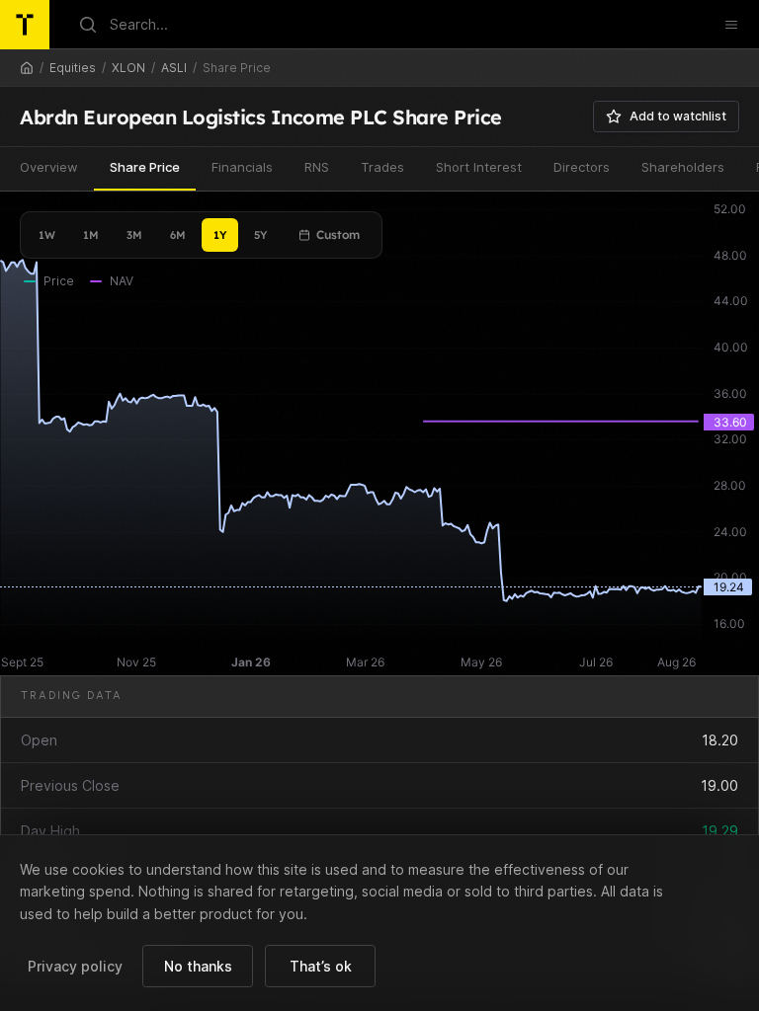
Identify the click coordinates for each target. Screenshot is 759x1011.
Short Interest (479, 167)
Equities (72, 67)
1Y (219, 235)
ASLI (174, 67)
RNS (316, 167)
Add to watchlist (678, 116)
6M (178, 235)
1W (47, 235)
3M (134, 235)
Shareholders (682, 167)
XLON (128, 67)
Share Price (145, 167)
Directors (581, 167)
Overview (49, 167)
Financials (242, 167)
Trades (382, 167)
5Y (260, 235)
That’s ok (321, 966)
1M (91, 235)
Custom (338, 234)
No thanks (198, 966)
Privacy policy (75, 966)
